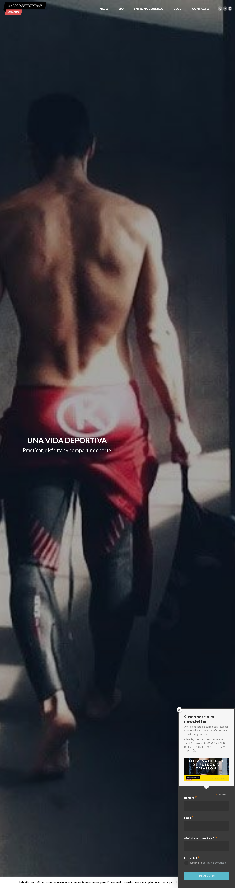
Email (188, 817)
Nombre (190, 797)
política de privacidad (214, 862)
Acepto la (208, 862)
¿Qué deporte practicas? (200, 837)
